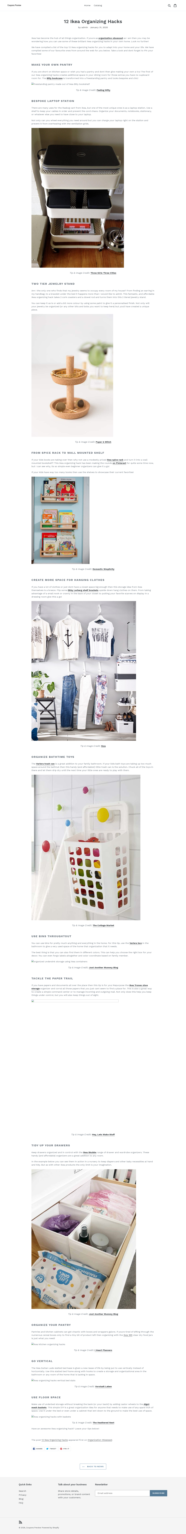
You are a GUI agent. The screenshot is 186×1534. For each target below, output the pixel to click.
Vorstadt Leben (103, 1386)
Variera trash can (45, 763)
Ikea (103, 746)
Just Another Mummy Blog (103, 1314)
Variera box (135, 943)
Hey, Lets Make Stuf (103, 1134)
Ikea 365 (128, 1335)
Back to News (95, 1466)
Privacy (22, 1495)
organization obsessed (110, 38)
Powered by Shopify (50, 1528)
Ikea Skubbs (89, 1152)
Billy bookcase (54, 78)
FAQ (21, 1503)
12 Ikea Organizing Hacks (55, 1440)
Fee (98, 90)
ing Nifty (105, 90)
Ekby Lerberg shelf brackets (83, 590)
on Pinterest (119, 463)
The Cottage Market (103, 925)
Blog (21, 1499)
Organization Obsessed (100, 1440)
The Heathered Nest (103, 1422)
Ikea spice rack (115, 459)
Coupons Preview (33, 1528)
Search (22, 1491)
